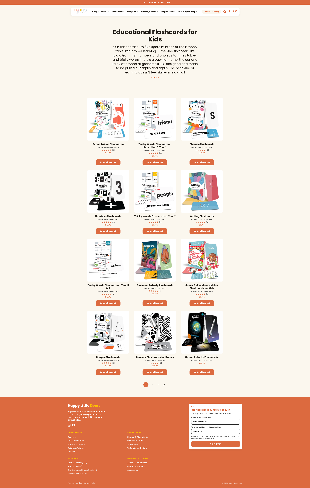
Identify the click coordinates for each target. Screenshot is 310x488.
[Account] (229, 11)
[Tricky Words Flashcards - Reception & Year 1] (155, 119)
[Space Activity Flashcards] (202, 332)
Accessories (132, 470)
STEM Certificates (76, 440)
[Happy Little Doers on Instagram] (69, 425)
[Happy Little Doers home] (81, 12)
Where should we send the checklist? (206, 427)
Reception (131, 11)
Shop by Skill (167, 11)
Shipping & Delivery (76, 444)
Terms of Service (75, 483)
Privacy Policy (90, 483)
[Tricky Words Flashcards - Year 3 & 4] (108, 260)
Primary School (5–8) (77, 473)
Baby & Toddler (99, 11)
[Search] (224, 11)
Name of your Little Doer (201, 417)
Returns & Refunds (76, 448)
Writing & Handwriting (137, 448)
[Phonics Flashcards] (202, 119)
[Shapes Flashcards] (108, 332)
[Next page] (164, 384)
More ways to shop (187, 11)
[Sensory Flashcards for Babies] (155, 332)
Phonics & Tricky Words (137, 437)
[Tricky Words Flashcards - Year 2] (155, 191)
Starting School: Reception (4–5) (83, 470)
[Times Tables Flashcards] (108, 119)
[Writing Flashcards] (202, 191)
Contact (72, 451)
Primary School (148, 11)
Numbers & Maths (135, 440)
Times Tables (133, 444)
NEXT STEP (215, 443)
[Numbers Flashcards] (108, 191)
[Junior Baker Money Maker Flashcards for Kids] (202, 260)
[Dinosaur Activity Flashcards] (155, 260)
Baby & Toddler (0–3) (77, 462)
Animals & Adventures (137, 462)
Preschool (117, 11)
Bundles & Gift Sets (136, 466)
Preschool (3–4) (75, 466)
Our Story (72, 437)
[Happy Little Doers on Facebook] (73, 425)
